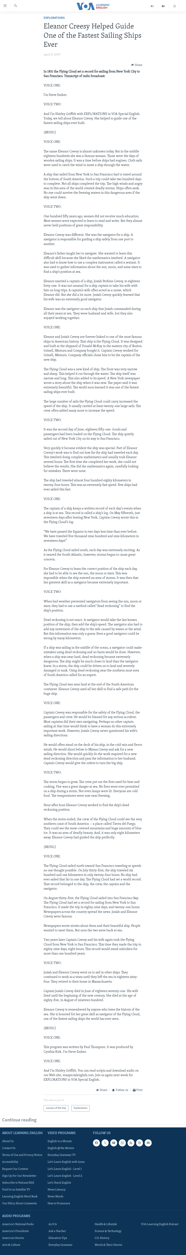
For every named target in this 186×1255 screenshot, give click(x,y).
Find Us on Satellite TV (16, 1189)
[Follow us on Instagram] (122, 1142)
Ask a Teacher (57, 1231)
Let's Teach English (59, 1182)
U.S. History (102, 1238)
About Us (8, 1141)
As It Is (52, 1224)
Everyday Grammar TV (62, 1155)
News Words (55, 1196)
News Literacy (57, 1189)
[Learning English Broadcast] (152, 6)
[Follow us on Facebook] (96, 1142)
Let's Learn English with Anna (66, 1162)
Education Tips (57, 1238)
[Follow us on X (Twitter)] (105, 1142)
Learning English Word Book (20, 1196)
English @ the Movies (61, 1148)
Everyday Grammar (60, 1245)
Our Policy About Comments (19, 1203)
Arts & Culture (11, 1245)
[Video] (163, 6)
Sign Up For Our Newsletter (19, 1175)
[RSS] (131, 1142)
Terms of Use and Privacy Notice (22, 1155)
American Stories (13, 1238)
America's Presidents (15, 1231)
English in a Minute (60, 1141)
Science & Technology (108, 1231)
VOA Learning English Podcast (159, 1224)
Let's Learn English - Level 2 (65, 1175)
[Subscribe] (148, 1142)
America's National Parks (18, 1224)
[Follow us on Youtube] (113, 1142)
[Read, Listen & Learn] (174, 6)
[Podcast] (139, 1142)
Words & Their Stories (108, 1245)
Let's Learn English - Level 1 (65, 1168)
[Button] (137, 65)
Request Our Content (15, 1168)
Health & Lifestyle (106, 1224)
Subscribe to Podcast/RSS (18, 1182)
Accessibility (10, 1162)
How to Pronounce (59, 1203)
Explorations (54, 18)
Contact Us (8, 1148)
